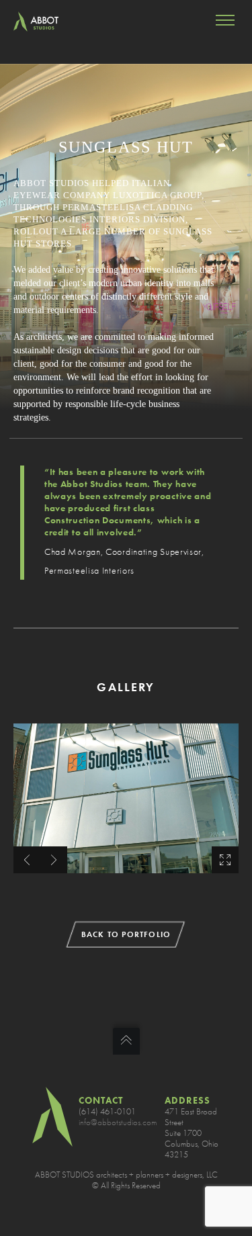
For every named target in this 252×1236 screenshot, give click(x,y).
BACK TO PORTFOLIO (126, 934)
